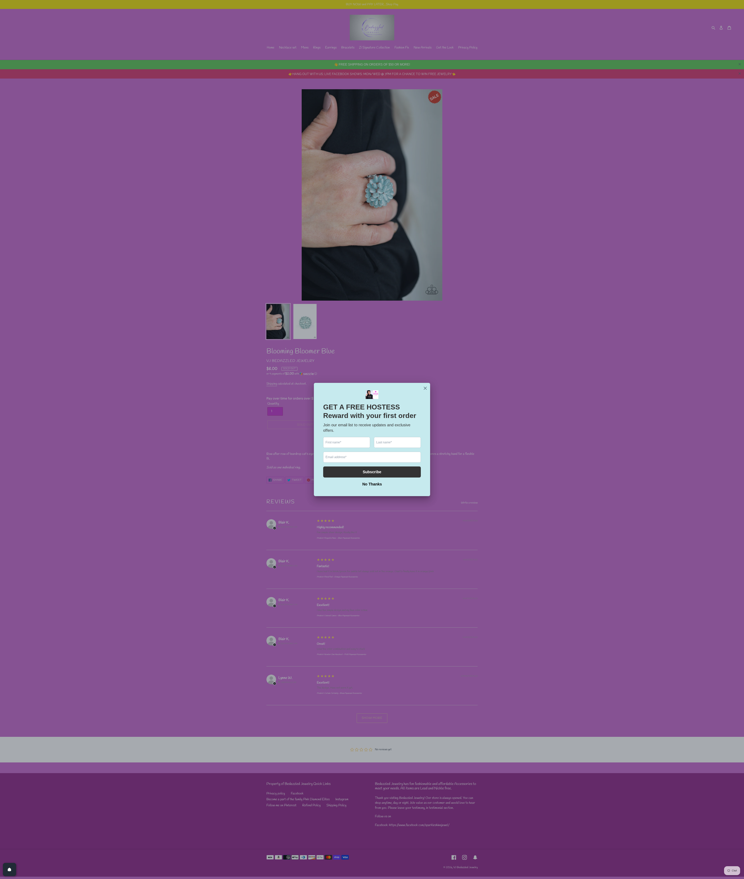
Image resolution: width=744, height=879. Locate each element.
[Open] (9, 869)
